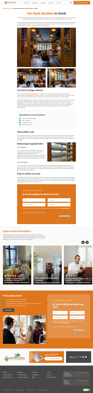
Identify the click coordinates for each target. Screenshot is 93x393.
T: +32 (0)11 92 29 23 (82, 380)
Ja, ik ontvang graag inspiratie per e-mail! (35, 212)
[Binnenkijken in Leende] (78, 264)
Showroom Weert (51, 377)
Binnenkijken (8, 8)
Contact (59, 2)
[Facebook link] (77, 357)
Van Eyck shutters (7, 390)
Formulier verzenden (65, 216)
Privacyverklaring (65, 208)
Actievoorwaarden (31, 390)
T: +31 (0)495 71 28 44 (82, 373)
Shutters (27, 2)
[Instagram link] (80, 357)
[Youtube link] (86, 357)
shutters (68, 24)
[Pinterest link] (83, 357)
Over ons (51, 2)
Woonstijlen (35, 374)
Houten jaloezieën (22, 374)
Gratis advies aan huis (82, 2)
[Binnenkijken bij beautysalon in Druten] (47, 264)
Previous (83, 242)
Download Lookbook (54, 358)
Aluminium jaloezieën (23, 377)
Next (87, 242)
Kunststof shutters (8, 377)
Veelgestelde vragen (43, 390)
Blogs (33, 377)
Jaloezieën (34, 2)
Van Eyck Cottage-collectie (32, 94)
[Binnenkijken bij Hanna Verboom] (17, 264)
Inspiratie (43, 2)
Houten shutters (7, 374)
